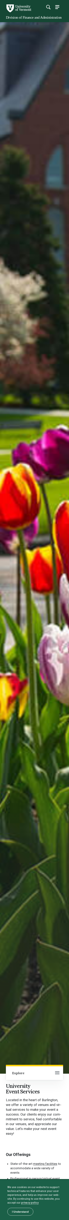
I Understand (20, 1211)
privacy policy (30, 1202)
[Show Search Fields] (48, 7)
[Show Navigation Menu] (57, 7)
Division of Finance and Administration (33, 17)
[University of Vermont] (18, 11)
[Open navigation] (57, 1073)
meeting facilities (45, 1164)
